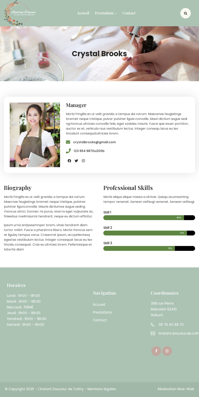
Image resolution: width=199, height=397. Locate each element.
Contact (128, 13)
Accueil (83, 13)
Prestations (104, 13)
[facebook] (156, 351)
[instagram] (167, 351)
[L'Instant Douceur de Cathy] (20, 13)
